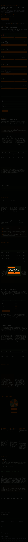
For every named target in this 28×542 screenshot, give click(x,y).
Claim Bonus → (14, 272)
